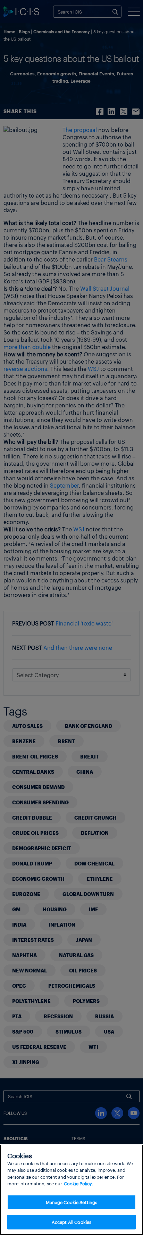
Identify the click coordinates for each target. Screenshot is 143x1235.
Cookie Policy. (78, 1183)
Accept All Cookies (71, 1222)
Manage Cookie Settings (72, 1202)
